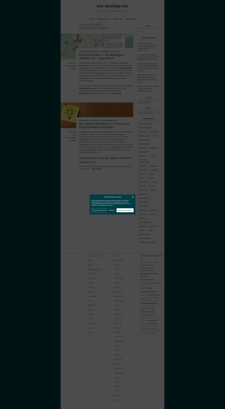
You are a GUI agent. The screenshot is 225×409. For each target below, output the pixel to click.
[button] (133, 197)
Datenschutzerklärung (96, 203)
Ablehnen (112, 210)
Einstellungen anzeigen (125, 210)
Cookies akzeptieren (99, 210)
